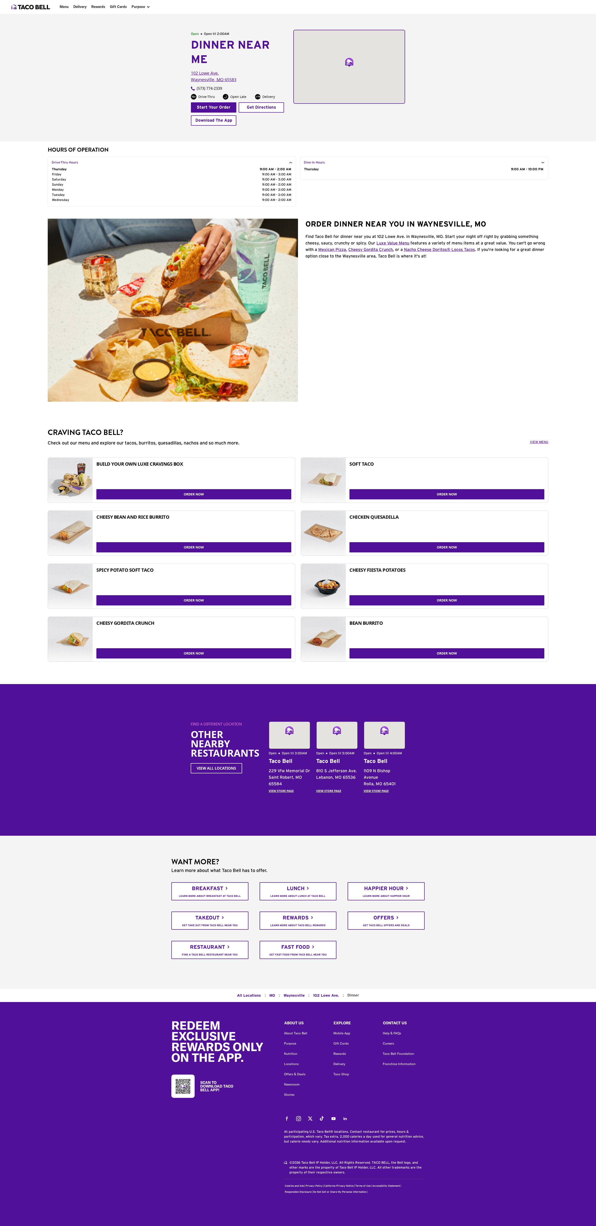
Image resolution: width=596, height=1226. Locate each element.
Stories (289, 1094)
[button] (305, 1024)
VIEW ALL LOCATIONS (216, 768)
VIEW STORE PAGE (281, 791)
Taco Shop (341, 1074)
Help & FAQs (392, 1033)
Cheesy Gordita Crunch (370, 250)
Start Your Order (213, 107)
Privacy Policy (313, 1186)
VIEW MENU (539, 442)
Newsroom (292, 1084)
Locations (291, 1064)
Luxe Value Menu (392, 243)
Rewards (98, 6)
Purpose (138, 6)
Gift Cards (118, 6)
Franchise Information (399, 1064)
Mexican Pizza (332, 250)
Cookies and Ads (294, 1186)
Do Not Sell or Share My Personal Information (339, 1192)
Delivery (80, 6)
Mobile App (341, 1033)
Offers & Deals (294, 1074)
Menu (64, 6)
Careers (388, 1043)
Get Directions (261, 107)
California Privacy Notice (339, 1186)
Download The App (213, 120)
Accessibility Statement (386, 1186)
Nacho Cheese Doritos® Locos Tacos (439, 250)
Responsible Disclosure (298, 1192)
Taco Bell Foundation (398, 1054)
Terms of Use (363, 1186)
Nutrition (290, 1054)
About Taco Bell (295, 1033)
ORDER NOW (194, 494)
